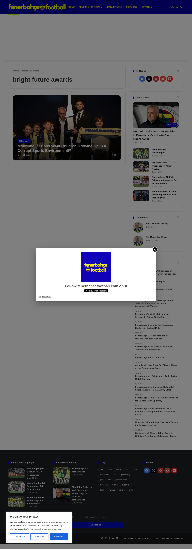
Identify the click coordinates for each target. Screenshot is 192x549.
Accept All (58, 536)
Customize (20, 536)
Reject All (39, 536)
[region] (39, 527)
